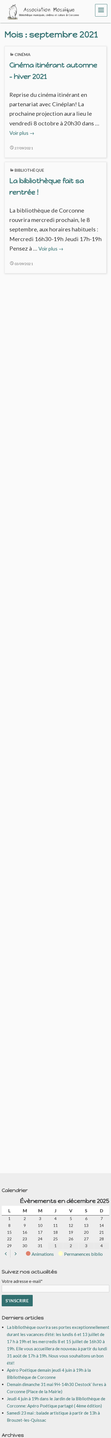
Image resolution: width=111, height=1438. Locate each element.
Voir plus (21, 133)
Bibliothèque (29, 170)
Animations (43, 1254)
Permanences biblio (83, 1254)
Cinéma (23, 54)
